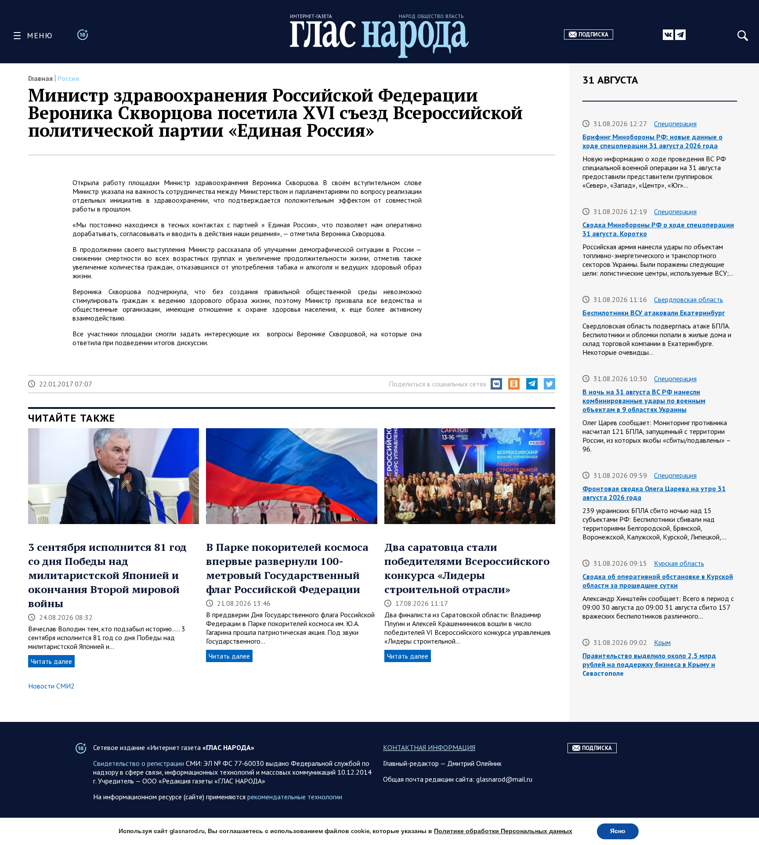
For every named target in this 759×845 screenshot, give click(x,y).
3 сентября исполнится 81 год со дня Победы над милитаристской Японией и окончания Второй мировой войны (107, 575)
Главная (40, 78)
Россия (68, 78)
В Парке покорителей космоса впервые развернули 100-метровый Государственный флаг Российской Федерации (287, 568)
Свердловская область (688, 299)
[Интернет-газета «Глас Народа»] (379, 39)
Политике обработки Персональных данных (503, 831)
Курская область (679, 563)
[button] (496, 384)
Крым (662, 642)
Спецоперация (675, 123)
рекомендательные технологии (294, 796)
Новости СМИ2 (51, 685)
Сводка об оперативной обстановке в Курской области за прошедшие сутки (657, 581)
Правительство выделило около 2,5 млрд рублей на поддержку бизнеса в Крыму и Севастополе (649, 664)
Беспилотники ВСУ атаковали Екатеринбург (653, 312)
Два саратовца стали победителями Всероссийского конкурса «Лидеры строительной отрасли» (466, 568)
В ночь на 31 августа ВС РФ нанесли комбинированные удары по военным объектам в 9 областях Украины (643, 400)
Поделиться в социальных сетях (437, 383)
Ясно (617, 831)
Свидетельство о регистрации (138, 763)
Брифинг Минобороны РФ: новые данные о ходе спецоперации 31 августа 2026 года (652, 141)
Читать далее (51, 661)
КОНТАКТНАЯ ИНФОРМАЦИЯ (429, 747)
